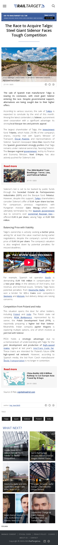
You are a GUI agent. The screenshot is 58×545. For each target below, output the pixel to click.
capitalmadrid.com (26, 392)
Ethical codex (25, 534)
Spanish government (43, 210)
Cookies (51, 534)
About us (24, 538)
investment (48, 129)
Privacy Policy (40, 534)
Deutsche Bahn (37, 289)
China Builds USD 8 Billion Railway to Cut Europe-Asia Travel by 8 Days (40, 375)
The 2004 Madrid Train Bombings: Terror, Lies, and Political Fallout (38, 172)
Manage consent (8, 534)
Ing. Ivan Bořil (15, 405)
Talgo (49, 111)
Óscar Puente (22, 138)
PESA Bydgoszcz (23, 317)
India (49, 419)
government (30, 151)
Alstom (20, 296)
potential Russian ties (40, 213)
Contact (34, 538)
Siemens (8, 296)
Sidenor (27, 419)
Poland (39, 419)
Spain (16, 419)
